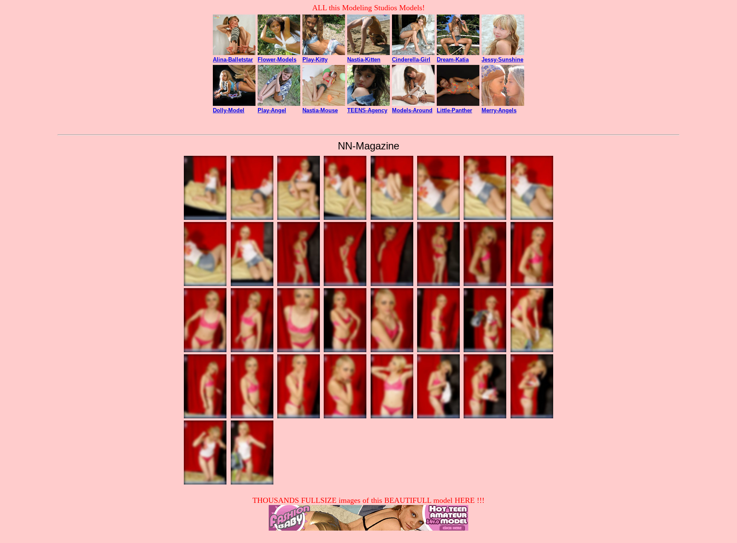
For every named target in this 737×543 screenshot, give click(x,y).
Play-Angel (272, 110)
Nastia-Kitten (363, 59)
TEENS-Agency (367, 110)
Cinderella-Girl (411, 59)
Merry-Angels (499, 110)
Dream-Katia (453, 59)
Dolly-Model (228, 110)
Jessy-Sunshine (502, 59)
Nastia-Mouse (320, 110)
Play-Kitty (315, 59)
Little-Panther (454, 110)
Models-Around (412, 110)
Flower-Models (277, 59)
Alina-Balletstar (233, 59)
